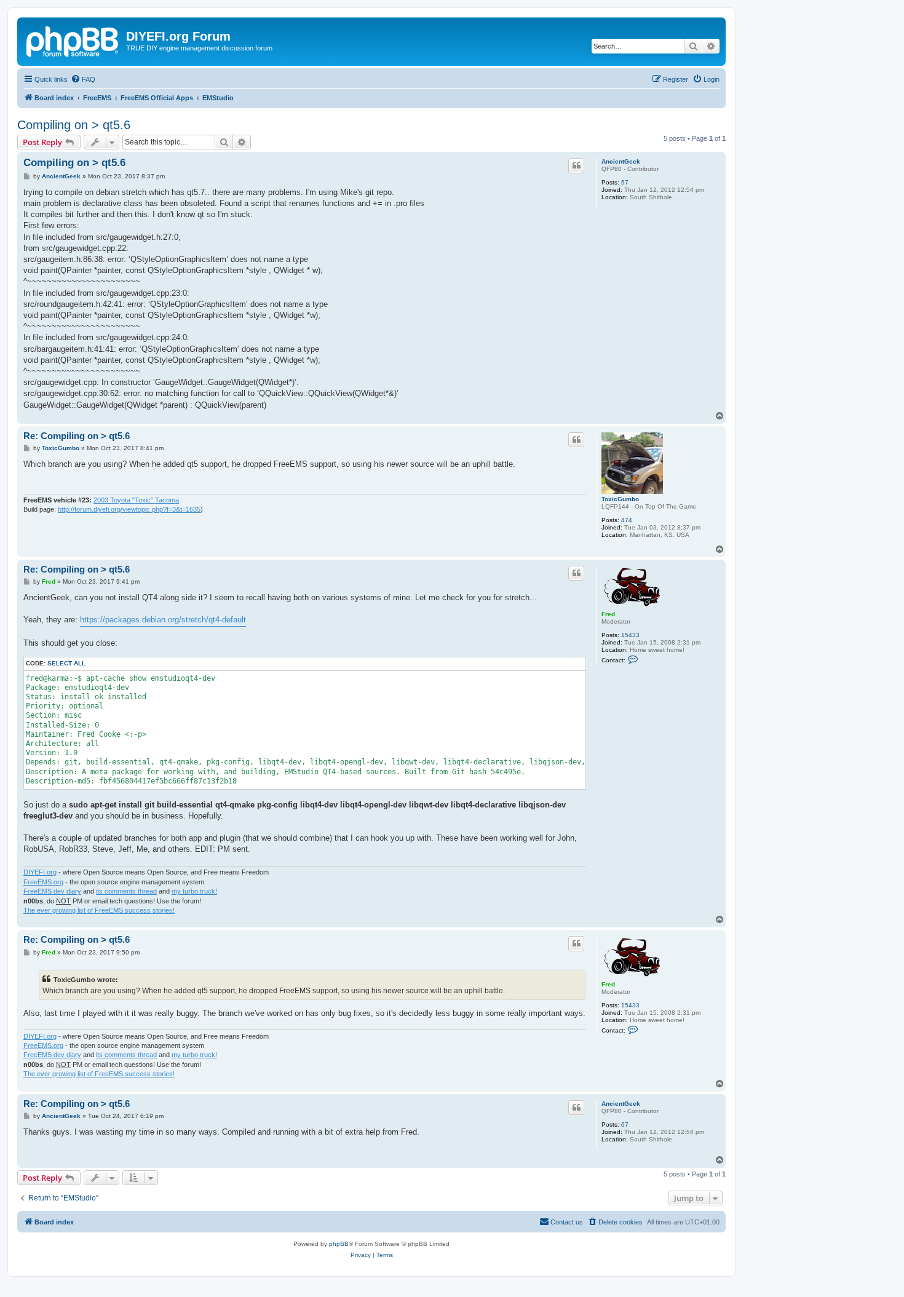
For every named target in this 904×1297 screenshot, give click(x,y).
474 (626, 520)
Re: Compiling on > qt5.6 (76, 435)
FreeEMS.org (43, 882)
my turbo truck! (194, 891)
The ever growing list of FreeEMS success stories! (99, 910)
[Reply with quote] (576, 165)
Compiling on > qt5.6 (73, 125)
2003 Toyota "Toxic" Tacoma (136, 500)
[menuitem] (83, 79)
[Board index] (73, 40)
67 (624, 182)
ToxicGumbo (620, 499)
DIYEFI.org (40, 872)
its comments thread (126, 891)
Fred (608, 614)
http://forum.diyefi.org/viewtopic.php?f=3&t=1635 (129, 509)
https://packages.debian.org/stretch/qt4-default (163, 619)
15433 (630, 635)
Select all (66, 663)
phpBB (339, 1243)
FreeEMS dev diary (52, 891)
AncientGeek (620, 161)
